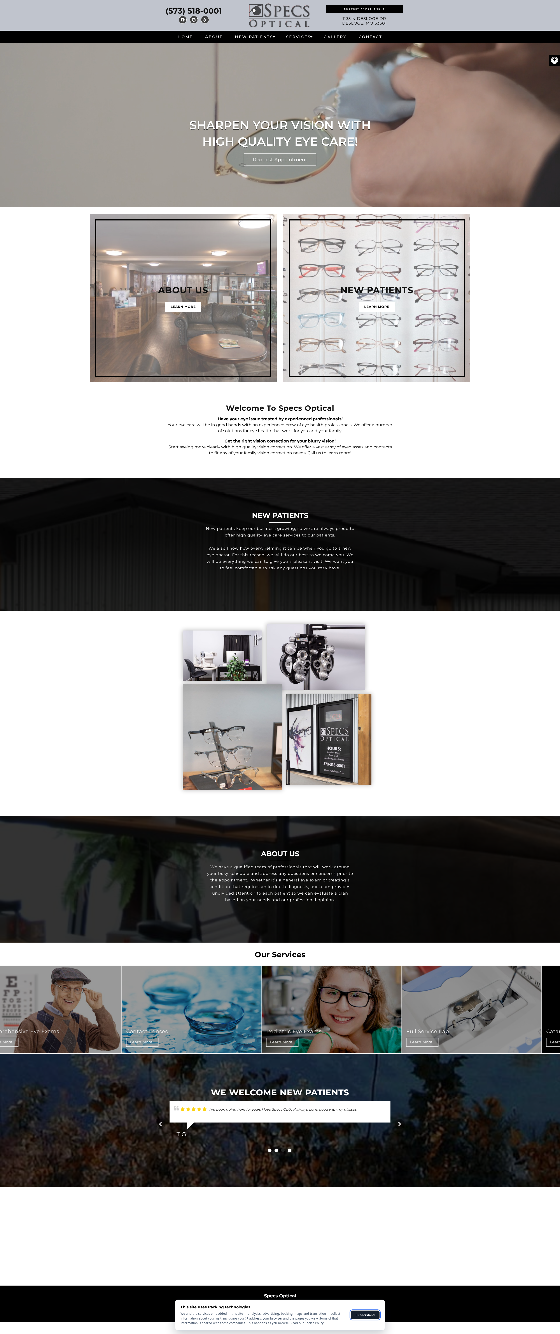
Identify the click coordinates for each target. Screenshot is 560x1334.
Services (298, 37)
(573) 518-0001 (194, 11)
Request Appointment (364, 9)
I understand (365, 1315)
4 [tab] (289, 1150)
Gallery (335, 37)
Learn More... (62, 1042)
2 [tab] (276, 1150)
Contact (370, 37)
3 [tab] (283, 1150)
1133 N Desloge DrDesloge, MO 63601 (364, 21)
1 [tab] (269, 1150)
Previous (160, 1124)
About (214, 37)
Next (400, 1124)
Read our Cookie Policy (306, 1323)
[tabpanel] (280, 1124)
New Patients (254, 37)
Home (185, 37)
